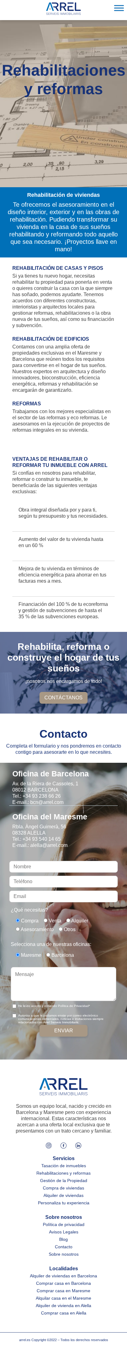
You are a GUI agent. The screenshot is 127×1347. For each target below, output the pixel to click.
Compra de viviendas (63, 1187)
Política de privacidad (63, 1224)
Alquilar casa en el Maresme (63, 1298)
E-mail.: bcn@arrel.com (37, 802)
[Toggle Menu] (119, 8)
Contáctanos (63, 697)
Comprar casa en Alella (63, 1312)
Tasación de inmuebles (63, 1165)
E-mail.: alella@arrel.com (40, 845)
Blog (63, 1239)
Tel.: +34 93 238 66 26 (36, 796)
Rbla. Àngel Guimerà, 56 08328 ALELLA (39, 829)
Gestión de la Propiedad (63, 1180)
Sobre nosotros (64, 1254)
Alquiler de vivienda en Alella (63, 1305)
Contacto (63, 1246)
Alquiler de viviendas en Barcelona (63, 1275)
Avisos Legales (63, 1231)
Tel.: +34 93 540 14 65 (36, 839)
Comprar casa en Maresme (63, 1290)
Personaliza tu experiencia (63, 1202)
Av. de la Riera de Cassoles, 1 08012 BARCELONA (45, 786)
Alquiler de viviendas (63, 1195)
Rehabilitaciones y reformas (63, 1173)
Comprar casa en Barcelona (63, 1283)
